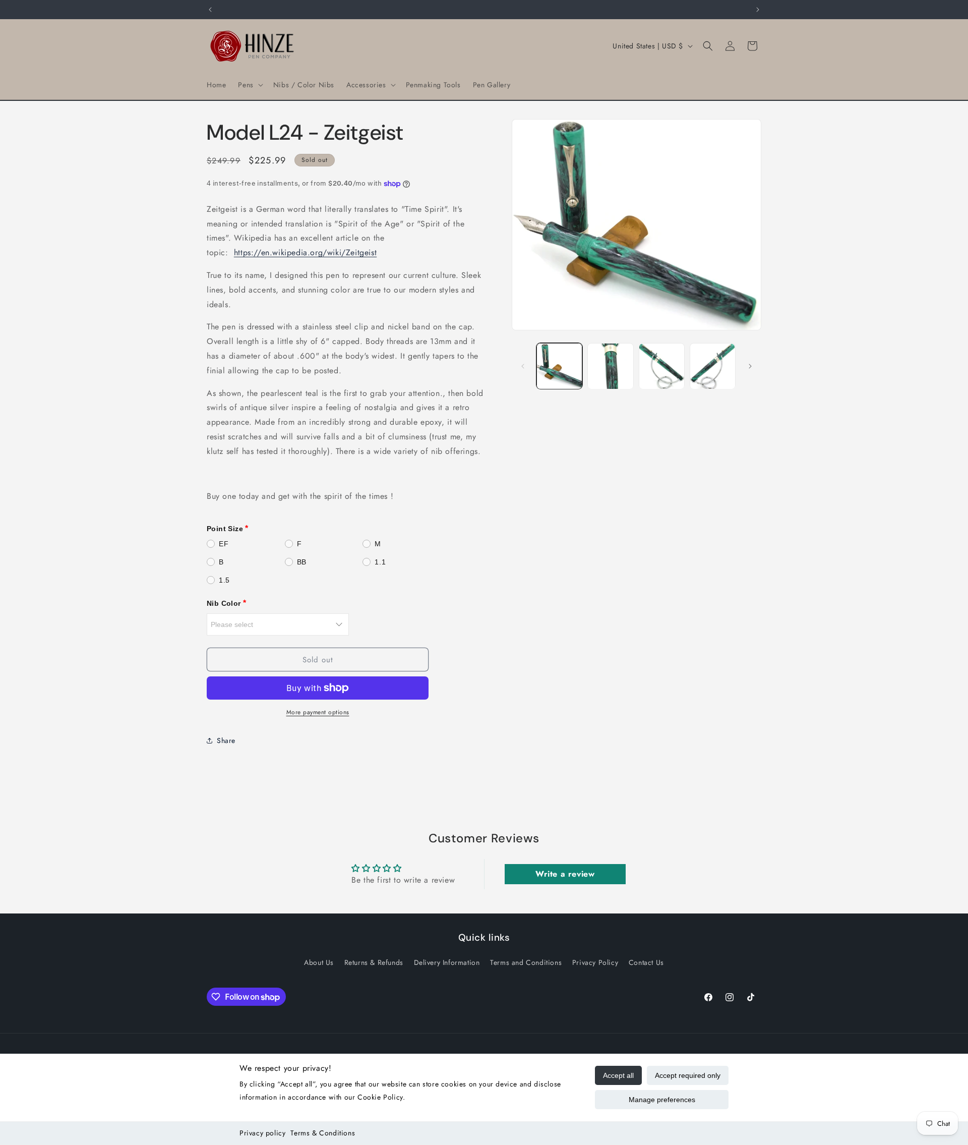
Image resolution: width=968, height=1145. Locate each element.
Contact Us (646, 962)
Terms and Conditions (526, 962)
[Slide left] (523, 366)
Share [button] (226, 740)
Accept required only (687, 1075)
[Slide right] (750, 366)
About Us (319, 962)
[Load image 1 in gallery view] (559, 366)
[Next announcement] (758, 9)
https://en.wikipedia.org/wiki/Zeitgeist (305, 252)
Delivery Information (447, 962)
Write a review (564, 874)
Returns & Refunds (373, 962)
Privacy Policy (595, 962)
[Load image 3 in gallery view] (662, 366)
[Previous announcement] (210, 9)
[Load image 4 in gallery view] (713, 366)
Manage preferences (662, 1100)
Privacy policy (262, 1133)
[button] (249, 84)
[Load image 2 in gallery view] (610, 366)
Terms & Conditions (322, 1133)
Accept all (618, 1075)
